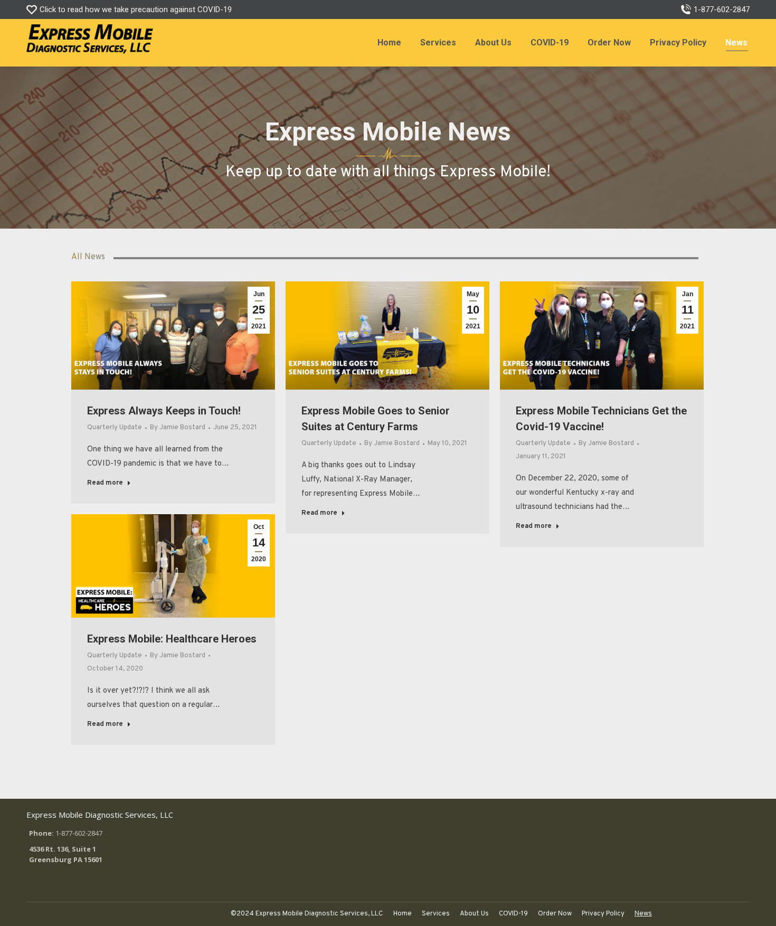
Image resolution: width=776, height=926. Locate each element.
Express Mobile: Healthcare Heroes (172, 638)
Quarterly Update (114, 427)
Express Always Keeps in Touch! (164, 410)
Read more (105, 483)
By (177, 427)
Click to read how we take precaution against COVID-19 (136, 9)
